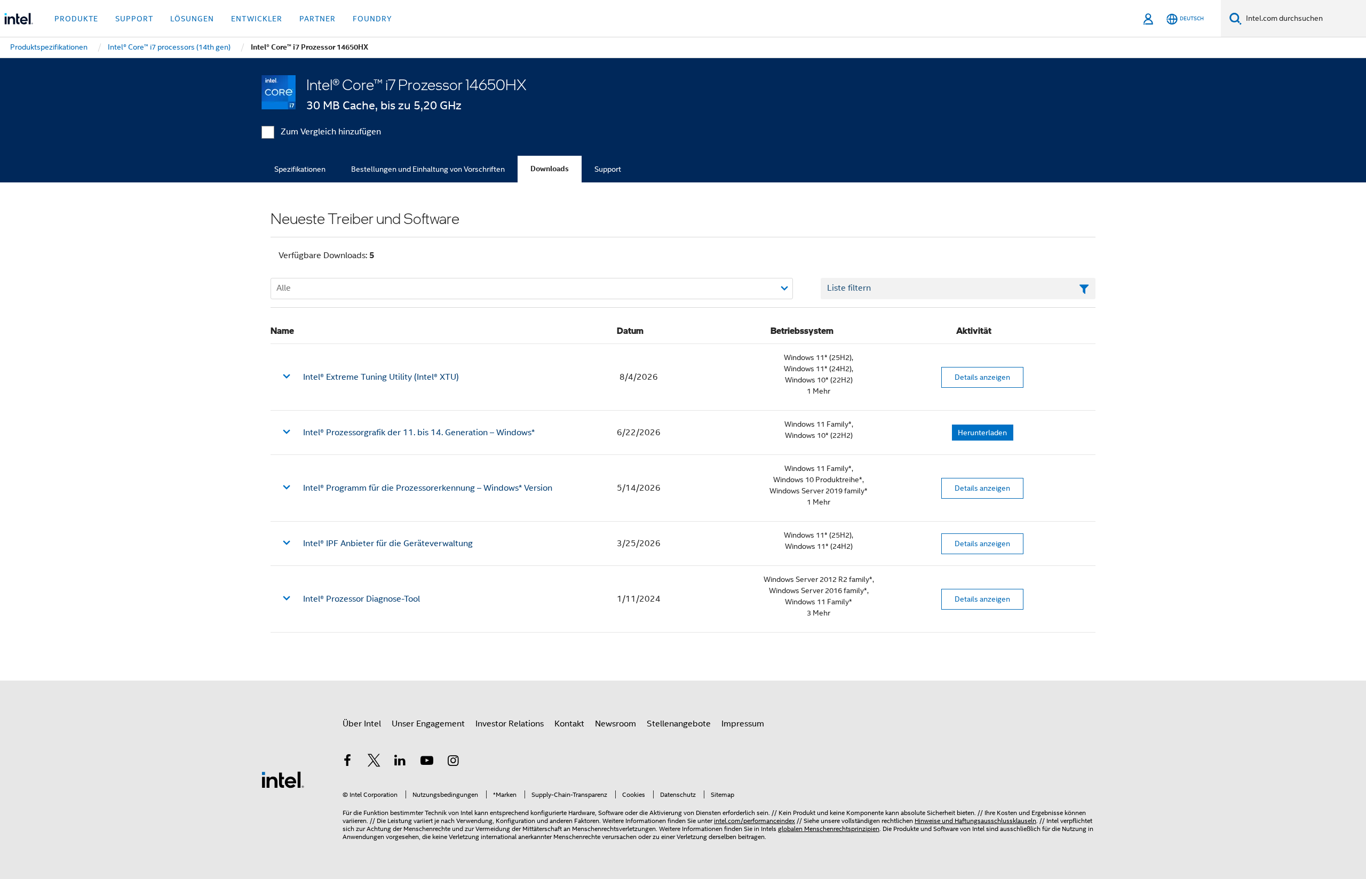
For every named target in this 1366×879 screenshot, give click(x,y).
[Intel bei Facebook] (347, 762)
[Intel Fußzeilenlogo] (282, 779)
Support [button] (134, 18)
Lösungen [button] (192, 18)
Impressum (742, 723)
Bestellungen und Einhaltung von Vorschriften (428, 169)
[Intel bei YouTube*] (427, 762)
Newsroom (615, 723)
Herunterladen (982, 432)
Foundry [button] (372, 18)
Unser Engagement (428, 723)
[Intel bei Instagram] (453, 762)
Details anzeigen (982, 377)
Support (607, 169)
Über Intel (362, 723)
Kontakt (569, 723)
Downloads (549, 169)
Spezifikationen (299, 169)
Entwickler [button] (256, 18)
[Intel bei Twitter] (374, 762)
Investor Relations (509, 723)
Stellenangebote (679, 723)
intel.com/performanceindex (754, 821)
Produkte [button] (76, 18)
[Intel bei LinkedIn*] (400, 762)
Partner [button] (317, 18)
